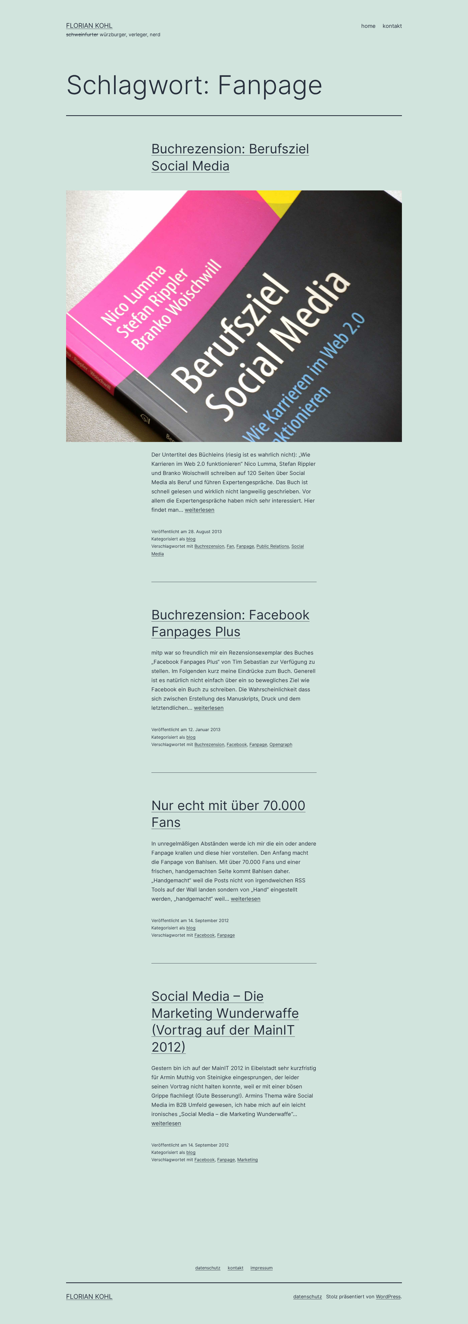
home (368, 26)
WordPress (388, 1296)
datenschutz (307, 1296)
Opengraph (280, 744)
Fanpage (245, 546)
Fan (230, 546)
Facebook (237, 744)
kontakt (392, 26)
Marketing (247, 1159)
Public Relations (272, 546)
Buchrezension (209, 546)
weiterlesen (199, 510)
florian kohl (89, 25)
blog (191, 539)
